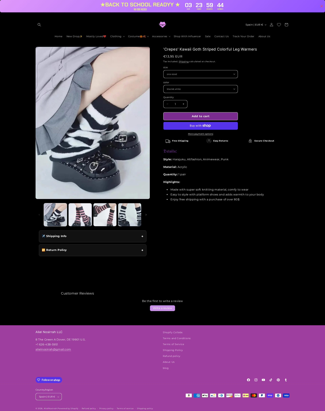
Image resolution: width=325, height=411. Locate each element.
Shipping (184, 61)
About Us (169, 362)
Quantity (168, 97)
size (165, 67)
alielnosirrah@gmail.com (53, 349)
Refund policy (171, 356)
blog (166, 368)
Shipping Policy (173, 350)
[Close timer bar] (321, 6)
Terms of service (125, 408)
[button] (39, 24)
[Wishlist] (279, 24)
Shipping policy (145, 408)
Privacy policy (106, 408)
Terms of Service (173, 344)
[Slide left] (39, 214)
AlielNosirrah (50, 408)
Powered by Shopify (68, 408)
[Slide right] (146, 214)
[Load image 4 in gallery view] (129, 214)
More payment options (200, 133)
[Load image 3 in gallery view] (104, 214)
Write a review (162, 308)
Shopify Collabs (173, 332)
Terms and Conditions (177, 338)
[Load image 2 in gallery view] (80, 214)
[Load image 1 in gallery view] (55, 214)
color (166, 82)
